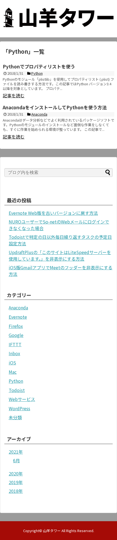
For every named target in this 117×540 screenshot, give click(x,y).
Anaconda (18, 307)
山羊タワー (52, 530)
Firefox (16, 326)
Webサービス (22, 399)
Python (16, 381)
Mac (13, 372)
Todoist (17, 390)
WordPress (19, 408)
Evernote (18, 316)
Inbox (14, 353)
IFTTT (15, 344)
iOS (12, 362)
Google (16, 335)
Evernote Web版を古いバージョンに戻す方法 (53, 213)
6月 (16, 460)
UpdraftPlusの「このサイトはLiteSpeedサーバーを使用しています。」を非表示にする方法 (60, 255)
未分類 (15, 417)
